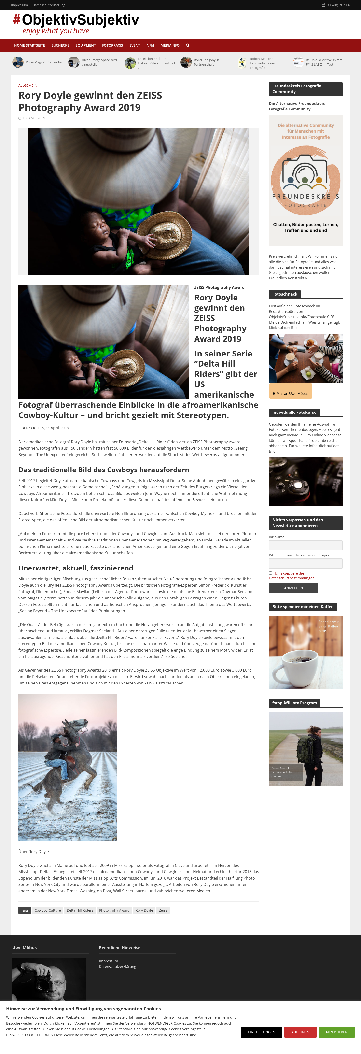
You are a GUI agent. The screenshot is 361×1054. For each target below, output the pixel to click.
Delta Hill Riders (80, 910)
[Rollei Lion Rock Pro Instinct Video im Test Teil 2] (130, 63)
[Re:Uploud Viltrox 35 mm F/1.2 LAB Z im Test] (298, 62)
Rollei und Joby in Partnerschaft (206, 62)
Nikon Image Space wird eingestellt (99, 62)
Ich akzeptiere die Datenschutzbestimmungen (292, 575)
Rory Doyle (144, 910)
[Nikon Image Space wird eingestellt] (73, 62)
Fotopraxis (112, 45)
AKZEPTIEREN (337, 1032)
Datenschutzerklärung (49, 5)
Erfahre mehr (18, 1046)
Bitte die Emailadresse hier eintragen (299, 555)
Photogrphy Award (114, 910)
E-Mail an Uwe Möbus (290, 393)
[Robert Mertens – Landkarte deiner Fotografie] (242, 63)
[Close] (356, 1005)
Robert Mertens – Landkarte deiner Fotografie (263, 63)
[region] (180, 1027)
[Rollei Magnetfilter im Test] (17, 62)
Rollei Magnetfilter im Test (45, 62)
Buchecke (60, 45)
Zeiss (163, 910)
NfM (150, 45)
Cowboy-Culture (48, 910)
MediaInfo (170, 45)
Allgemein (27, 85)
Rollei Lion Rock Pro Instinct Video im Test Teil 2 (156, 63)
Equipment (86, 45)
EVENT (134, 45)
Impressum (19, 5)
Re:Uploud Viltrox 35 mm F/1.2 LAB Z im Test (324, 62)
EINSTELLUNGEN (261, 1032)
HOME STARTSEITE (29, 45)
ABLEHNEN (300, 1032)
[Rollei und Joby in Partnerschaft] (186, 62)
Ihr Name (276, 537)
